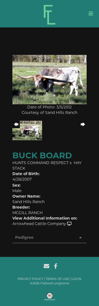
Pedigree (24, 237)
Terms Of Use (57, 279)
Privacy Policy (30, 279)
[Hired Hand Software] (49, 299)
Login (76, 279)
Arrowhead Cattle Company (39, 223)
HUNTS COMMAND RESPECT (40, 162)
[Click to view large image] (49, 79)
